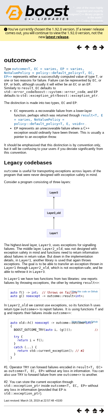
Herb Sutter (36, 20)
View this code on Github (85, 291)
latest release (57, 37)
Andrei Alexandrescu (61, 20)
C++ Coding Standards (89, 20)
